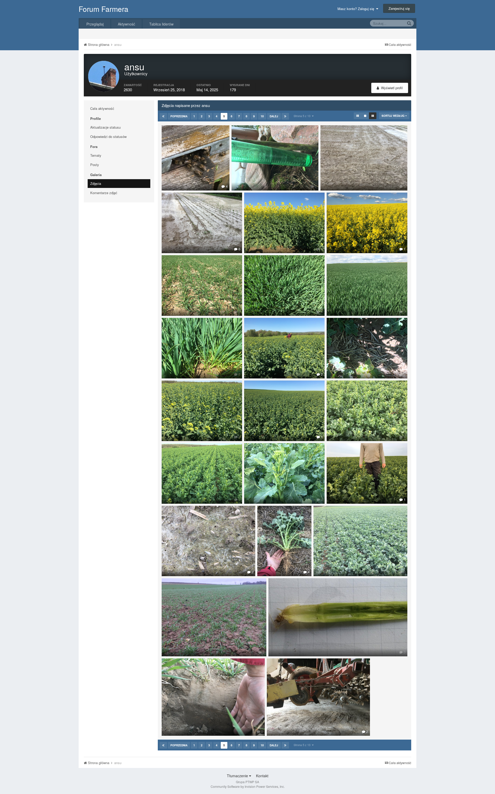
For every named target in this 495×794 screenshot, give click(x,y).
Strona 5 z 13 (303, 116)
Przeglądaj (95, 24)
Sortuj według (393, 116)
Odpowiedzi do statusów (108, 136)
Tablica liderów (161, 24)
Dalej (274, 116)
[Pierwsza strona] (163, 116)
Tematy (95, 155)
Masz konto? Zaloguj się (356, 8)
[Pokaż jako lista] (357, 115)
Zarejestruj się (399, 8)
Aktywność (126, 24)
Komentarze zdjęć (103, 192)
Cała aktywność (102, 108)
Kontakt (262, 775)
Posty (94, 164)
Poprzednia (178, 116)
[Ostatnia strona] (285, 116)
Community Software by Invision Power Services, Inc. (248, 786)
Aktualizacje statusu (105, 127)
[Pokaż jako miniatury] (372, 115)
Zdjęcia (95, 183)
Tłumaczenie (238, 775)
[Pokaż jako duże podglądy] (365, 115)
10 (262, 116)
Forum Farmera (103, 9)
